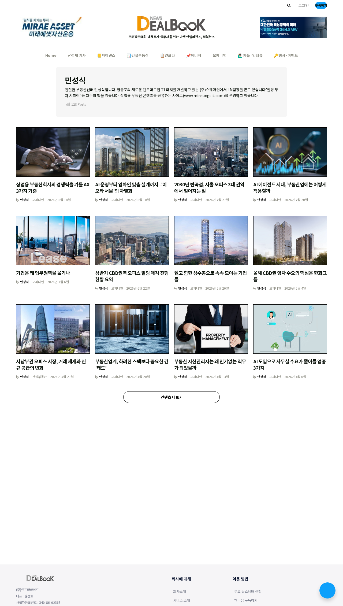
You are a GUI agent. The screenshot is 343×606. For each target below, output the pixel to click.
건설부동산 (39, 376)
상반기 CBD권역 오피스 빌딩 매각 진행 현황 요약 (132, 276)
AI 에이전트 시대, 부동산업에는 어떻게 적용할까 (289, 187)
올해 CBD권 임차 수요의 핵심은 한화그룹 (290, 276)
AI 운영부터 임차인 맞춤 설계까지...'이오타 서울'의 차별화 (131, 187)
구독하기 (321, 5)
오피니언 (219, 55)
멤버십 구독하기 (246, 600)
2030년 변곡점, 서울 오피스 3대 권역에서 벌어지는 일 (209, 187)
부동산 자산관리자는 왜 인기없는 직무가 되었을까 (210, 364)
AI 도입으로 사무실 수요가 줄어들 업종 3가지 (289, 364)
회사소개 (179, 592)
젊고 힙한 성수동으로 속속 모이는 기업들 (210, 276)
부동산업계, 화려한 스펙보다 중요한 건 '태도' (131, 364)
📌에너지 (193, 55)
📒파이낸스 (106, 55)
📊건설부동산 (138, 55)
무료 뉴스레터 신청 (248, 592)
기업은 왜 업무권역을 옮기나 (43, 272)
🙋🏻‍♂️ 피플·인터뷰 (250, 55)
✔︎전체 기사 (77, 55)
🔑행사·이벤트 (286, 55)
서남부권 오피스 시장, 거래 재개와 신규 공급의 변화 (51, 364)
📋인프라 (167, 55)
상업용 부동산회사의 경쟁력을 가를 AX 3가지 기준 (52, 187)
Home (51, 55)
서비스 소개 (181, 600)
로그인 (303, 5)
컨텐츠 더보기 (171, 397)
